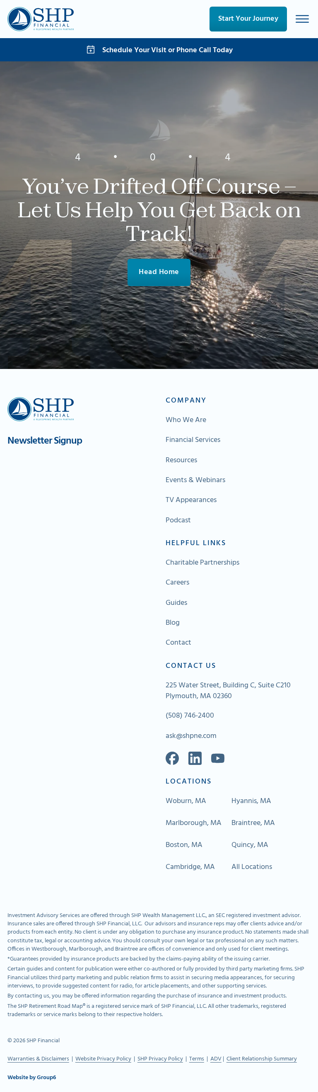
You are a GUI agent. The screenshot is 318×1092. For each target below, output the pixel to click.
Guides (176, 603)
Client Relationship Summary (261, 1059)
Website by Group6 (31, 1078)
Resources (181, 460)
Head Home (159, 272)
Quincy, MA (249, 845)
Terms (196, 1059)
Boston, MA (184, 845)
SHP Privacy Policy (160, 1059)
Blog (173, 623)
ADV (216, 1059)
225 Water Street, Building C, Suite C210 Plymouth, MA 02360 (228, 691)
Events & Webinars (195, 480)
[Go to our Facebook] (172, 758)
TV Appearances (191, 500)
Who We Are (186, 420)
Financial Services (193, 440)
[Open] (302, 19)
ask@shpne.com (191, 736)
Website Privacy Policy (103, 1059)
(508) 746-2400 (190, 716)
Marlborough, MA (194, 823)
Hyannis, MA (251, 801)
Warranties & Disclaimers (38, 1059)
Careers (177, 583)
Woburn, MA (186, 801)
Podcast (178, 520)
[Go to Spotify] (217, 758)
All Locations (251, 867)
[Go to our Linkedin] (195, 758)
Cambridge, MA (190, 867)
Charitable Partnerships (202, 563)
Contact (178, 643)
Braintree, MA (253, 823)
